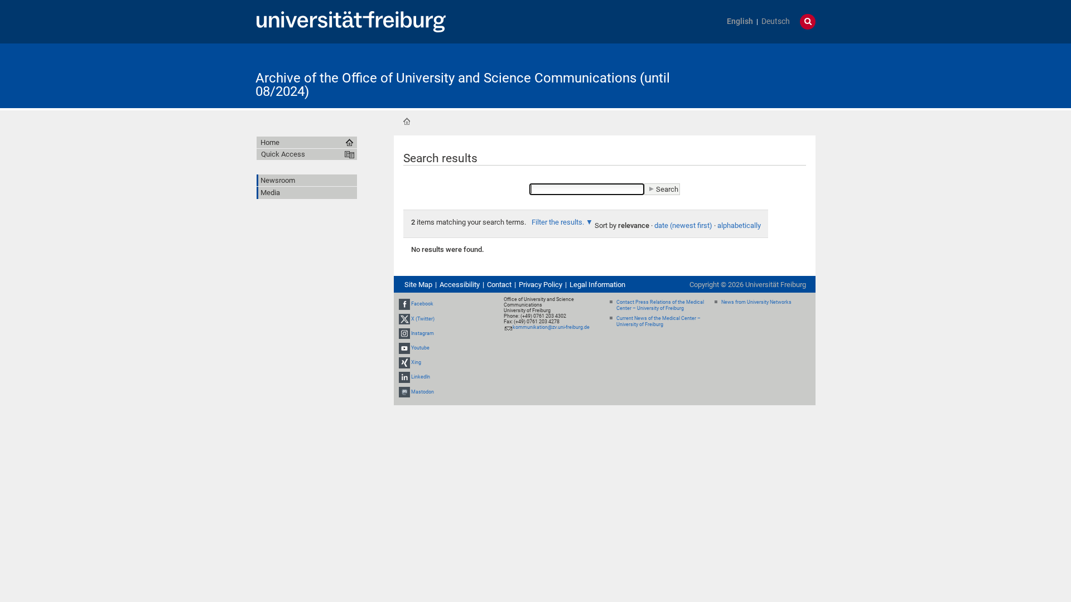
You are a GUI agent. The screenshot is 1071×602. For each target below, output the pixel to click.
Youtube (420, 348)
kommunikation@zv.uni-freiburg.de (551, 327)
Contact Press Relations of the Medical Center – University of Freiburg (660, 305)
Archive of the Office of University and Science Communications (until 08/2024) (462, 84)
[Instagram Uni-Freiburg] (404, 333)
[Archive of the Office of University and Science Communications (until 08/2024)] (761, 75)
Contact (499, 284)
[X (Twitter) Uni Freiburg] (404, 319)
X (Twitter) (423, 319)
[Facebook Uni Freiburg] (404, 304)
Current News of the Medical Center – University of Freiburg (658, 321)
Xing (416, 362)
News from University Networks (756, 302)
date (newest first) (683, 225)
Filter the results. (559, 222)
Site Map (418, 284)
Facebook (422, 304)
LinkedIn (420, 377)
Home (406, 121)
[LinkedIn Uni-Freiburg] (404, 377)
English (740, 21)
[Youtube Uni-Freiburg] (404, 348)
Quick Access (283, 154)
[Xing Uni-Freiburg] (404, 362)
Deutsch (775, 21)
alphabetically (739, 225)
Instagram (422, 333)
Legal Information (597, 284)
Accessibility (460, 284)
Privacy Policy (540, 284)
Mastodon (422, 392)
